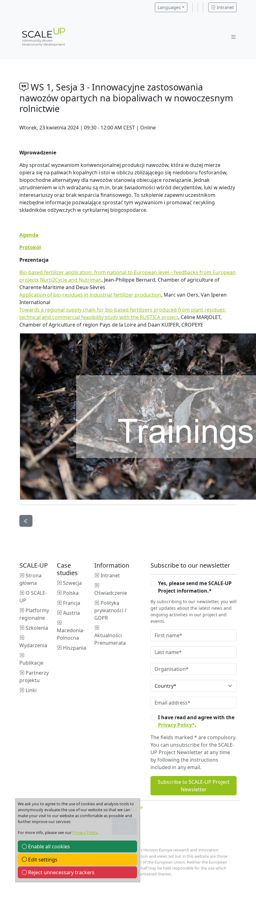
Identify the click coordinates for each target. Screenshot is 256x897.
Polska (71, 592)
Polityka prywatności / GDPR (110, 610)
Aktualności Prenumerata (110, 639)
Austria (71, 612)
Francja (71, 602)
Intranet (224, 7)
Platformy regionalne (34, 614)
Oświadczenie (110, 592)
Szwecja (72, 582)
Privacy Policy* (176, 724)
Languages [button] (169, 7)
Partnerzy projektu (34, 676)
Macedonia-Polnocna (71, 634)
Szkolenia (37, 627)
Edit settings (42, 859)
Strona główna (30, 579)
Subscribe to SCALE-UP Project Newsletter (193, 785)
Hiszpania (74, 647)
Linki (31, 690)
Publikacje (31, 662)
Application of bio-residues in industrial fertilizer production (90, 294)
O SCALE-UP (33, 596)
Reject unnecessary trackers (61, 872)
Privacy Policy (84, 832)
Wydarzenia (33, 645)
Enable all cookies (48, 846)
